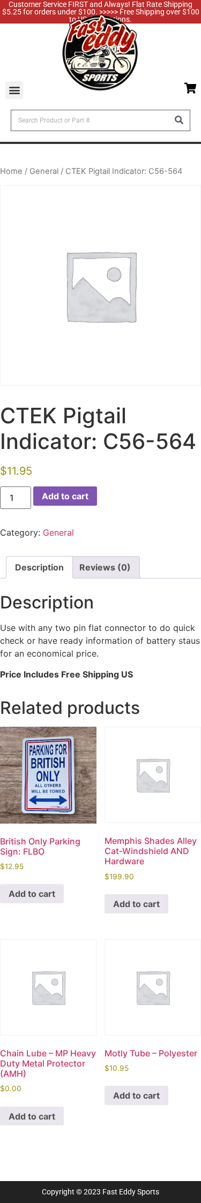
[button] (14, 90)
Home (11, 171)
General (43, 171)
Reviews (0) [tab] (105, 567)
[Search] (179, 120)
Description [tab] (39, 567)
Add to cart (65, 496)
